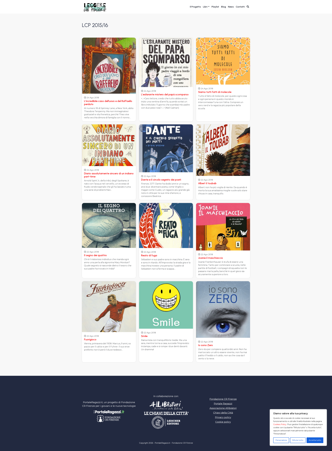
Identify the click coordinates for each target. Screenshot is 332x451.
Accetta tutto (315, 440)
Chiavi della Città (223, 412)
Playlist (215, 6)
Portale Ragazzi (223, 403)
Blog (223, 6)
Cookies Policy (279, 424)
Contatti (240, 6)
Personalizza (281, 440)
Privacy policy (223, 417)
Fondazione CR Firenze (223, 399)
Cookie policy (223, 422)
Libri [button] (205, 6)
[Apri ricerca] (248, 6)
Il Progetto (195, 6)
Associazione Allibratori (223, 408)
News (231, 6)
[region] (298, 427)
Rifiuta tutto (297, 440)
